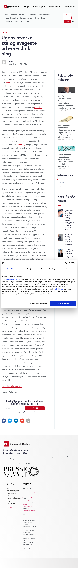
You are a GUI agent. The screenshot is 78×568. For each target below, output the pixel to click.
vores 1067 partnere (13, 279)
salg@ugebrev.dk (30, 493)
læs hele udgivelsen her (12, 386)
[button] (72, 22)
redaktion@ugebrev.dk (29, 501)
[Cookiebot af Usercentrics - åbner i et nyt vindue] (67, 263)
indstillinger (59, 289)
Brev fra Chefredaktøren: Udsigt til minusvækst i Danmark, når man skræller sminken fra (66, 102)
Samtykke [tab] (10, 269)
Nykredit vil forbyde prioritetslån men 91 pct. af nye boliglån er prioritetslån (69, 239)
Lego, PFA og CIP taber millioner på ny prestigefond (69, 253)
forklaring (21, 144)
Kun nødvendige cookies (38, 303)
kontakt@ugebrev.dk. (28, 517)
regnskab (38, 107)
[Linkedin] (27, 488)
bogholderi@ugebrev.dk (29, 510)
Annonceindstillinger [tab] (48, 269)
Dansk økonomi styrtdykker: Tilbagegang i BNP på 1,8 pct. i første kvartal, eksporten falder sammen (66, 131)
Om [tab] (67, 269)
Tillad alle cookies (63, 303)
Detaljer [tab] (29, 269)
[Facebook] (24, 488)
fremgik (9, 82)
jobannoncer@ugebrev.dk (30, 497)
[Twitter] (30, 488)
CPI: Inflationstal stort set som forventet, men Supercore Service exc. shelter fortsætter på (65, 160)
